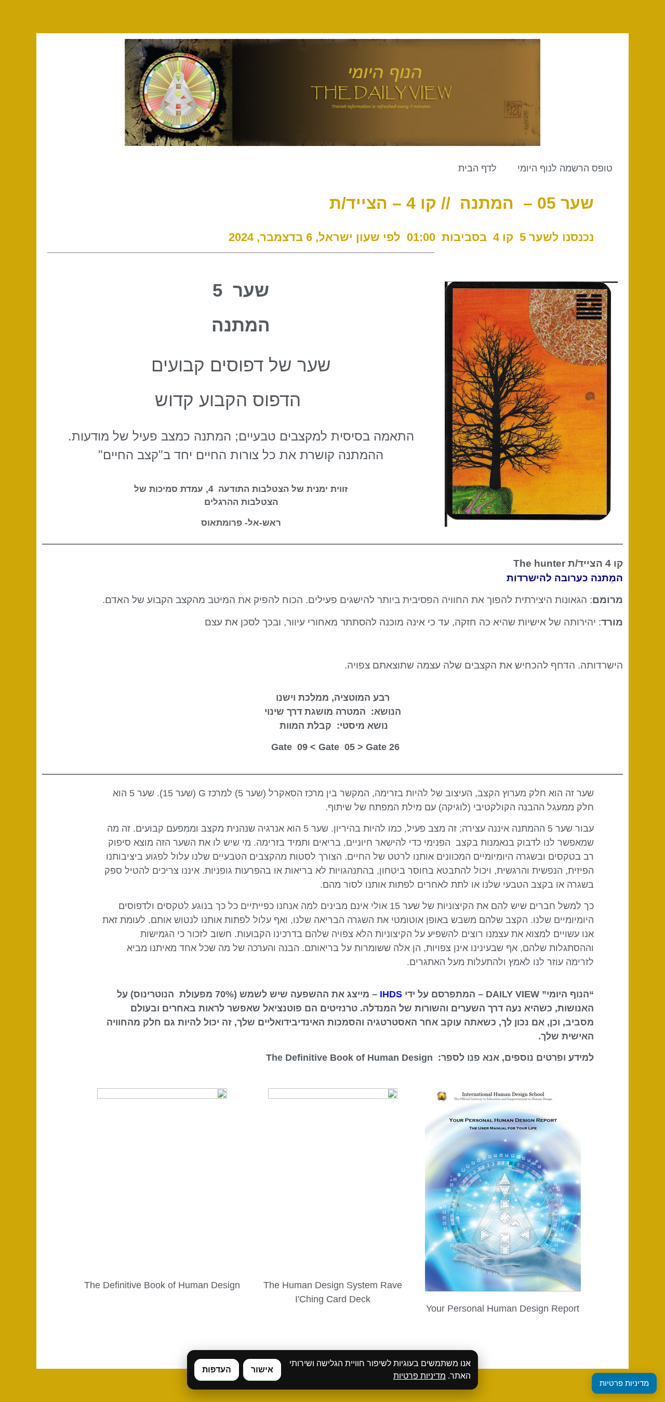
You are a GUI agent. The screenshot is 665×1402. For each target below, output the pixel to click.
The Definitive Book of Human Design (162, 1285)
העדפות (216, 1369)
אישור (262, 1369)
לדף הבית (477, 168)
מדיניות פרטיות (419, 1375)
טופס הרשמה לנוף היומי (565, 168)
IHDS (391, 994)
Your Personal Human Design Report (502, 1308)
